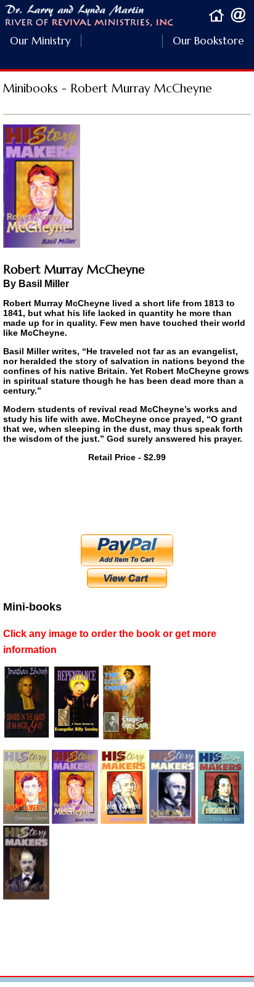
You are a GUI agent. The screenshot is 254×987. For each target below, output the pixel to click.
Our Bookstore (203, 41)
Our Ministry (40, 41)
